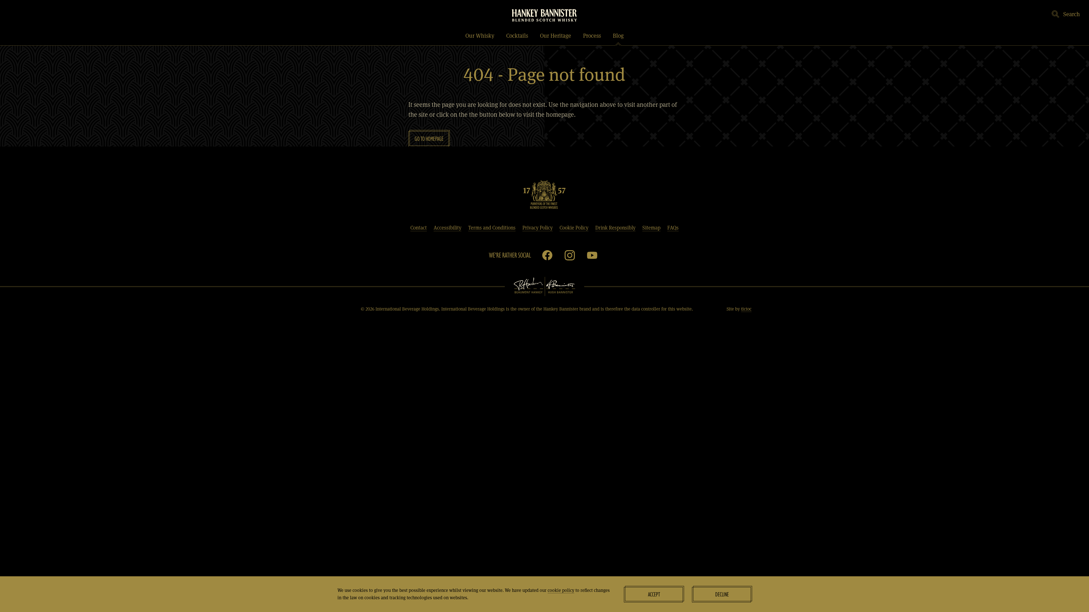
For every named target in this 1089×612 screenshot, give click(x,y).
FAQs (673, 227)
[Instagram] (570, 255)
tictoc (746, 309)
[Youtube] (592, 255)
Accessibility (447, 227)
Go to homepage (429, 139)
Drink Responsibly (615, 227)
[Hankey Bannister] (544, 15)
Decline (722, 594)
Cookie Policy (574, 227)
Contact (418, 227)
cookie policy (561, 590)
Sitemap (651, 227)
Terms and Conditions (492, 227)
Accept (654, 594)
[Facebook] (547, 255)
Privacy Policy (537, 227)
